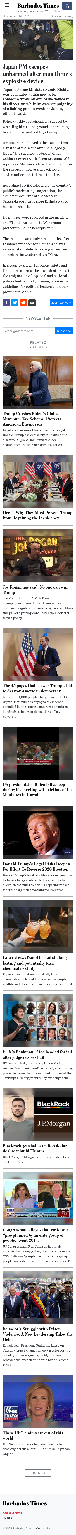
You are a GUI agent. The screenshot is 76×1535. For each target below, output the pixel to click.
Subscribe (64, 331)
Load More (38, 1473)
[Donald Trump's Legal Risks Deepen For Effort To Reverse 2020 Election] (38, 832)
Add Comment (61, 303)
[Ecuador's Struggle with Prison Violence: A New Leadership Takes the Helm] (38, 1297)
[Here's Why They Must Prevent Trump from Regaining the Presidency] (38, 481)
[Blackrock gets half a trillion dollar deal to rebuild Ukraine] (38, 1114)
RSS (9, 1517)
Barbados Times (38, 5)
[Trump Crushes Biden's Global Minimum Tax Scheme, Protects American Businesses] (38, 382)
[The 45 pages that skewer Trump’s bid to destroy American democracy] (38, 654)
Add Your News (12, 1512)
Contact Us (43, 1528)
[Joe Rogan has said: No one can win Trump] (38, 555)
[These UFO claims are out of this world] (38, 1401)
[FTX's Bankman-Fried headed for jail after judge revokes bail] (38, 1020)
